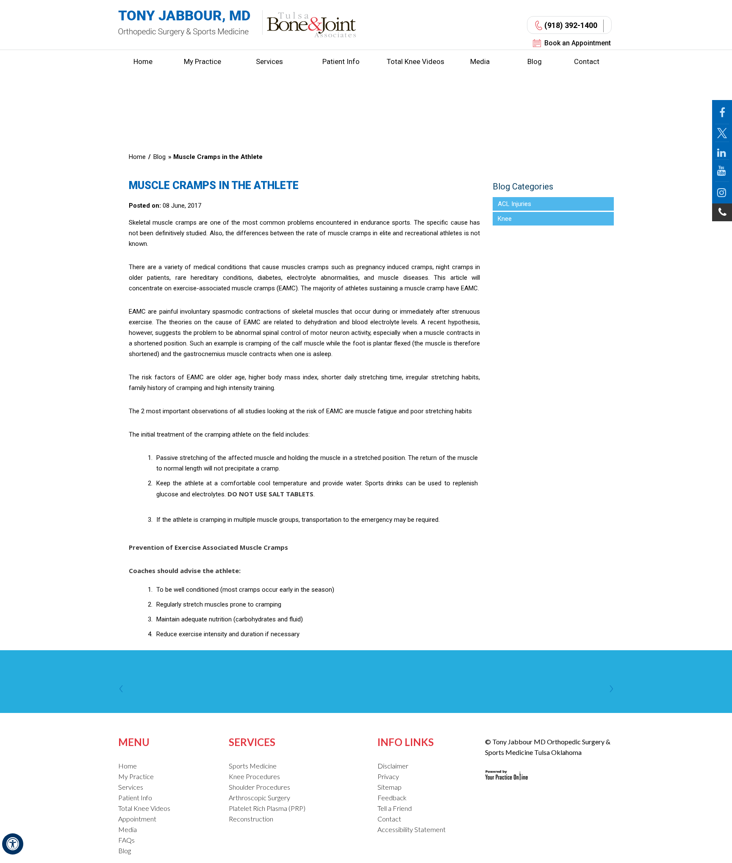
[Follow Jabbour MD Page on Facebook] (722, 112)
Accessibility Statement (411, 829)
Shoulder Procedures (259, 787)
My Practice (202, 61)
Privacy (388, 776)
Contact (586, 61)
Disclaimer (392, 766)
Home (142, 61)
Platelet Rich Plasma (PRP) (267, 808)
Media (480, 61)
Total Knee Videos (415, 61)
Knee (505, 219)
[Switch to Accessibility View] (12, 844)
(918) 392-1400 (570, 25)
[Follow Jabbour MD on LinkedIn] (722, 151)
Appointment (137, 819)
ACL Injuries (514, 204)
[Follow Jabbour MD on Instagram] (722, 192)
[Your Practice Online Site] (506, 768)
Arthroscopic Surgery (259, 797)
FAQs (126, 840)
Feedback (392, 797)
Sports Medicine (253, 766)
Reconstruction (251, 819)
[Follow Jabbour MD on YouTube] (722, 171)
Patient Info (341, 61)
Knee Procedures (254, 776)
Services (269, 61)
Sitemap (389, 787)
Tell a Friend (394, 808)
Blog (534, 61)
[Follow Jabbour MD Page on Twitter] (722, 133)
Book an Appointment (577, 43)
